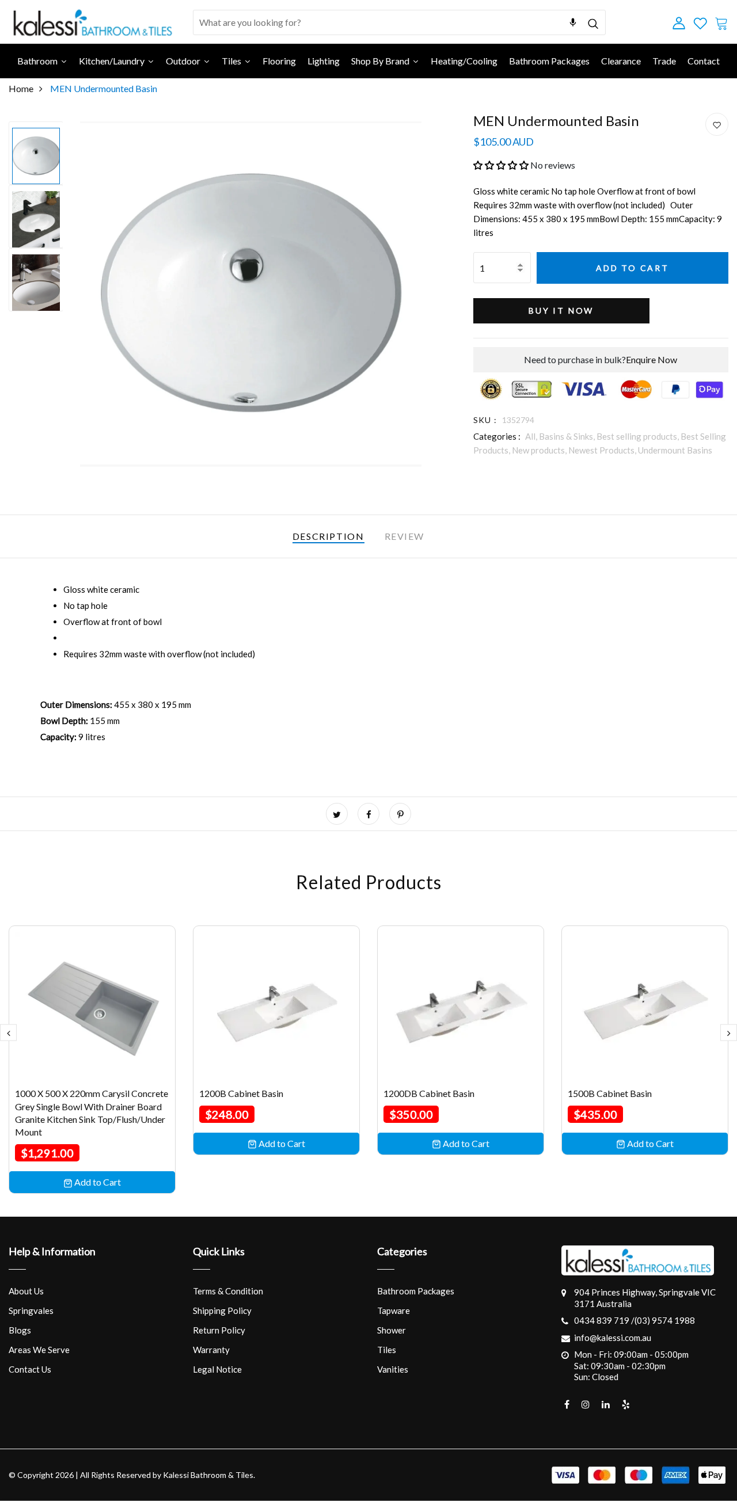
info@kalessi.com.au (612, 1337)
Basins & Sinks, (568, 436)
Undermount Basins (675, 450)
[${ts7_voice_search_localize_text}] (573, 22)
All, (532, 436)
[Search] (593, 22)
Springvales (31, 1310)
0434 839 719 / (604, 1320)
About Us (26, 1291)
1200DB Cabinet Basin (428, 1093)
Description (328, 536)
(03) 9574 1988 (665, 1320)
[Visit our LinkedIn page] (606, 1404)
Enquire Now (651, 359)
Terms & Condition (228, 1291)
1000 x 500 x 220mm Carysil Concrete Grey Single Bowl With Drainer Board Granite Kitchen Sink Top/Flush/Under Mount (91, 1112)
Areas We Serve (39, 1349)
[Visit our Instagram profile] (586, 1404)
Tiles (386, 1349)
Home (21, 88)
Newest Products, (603, 450)
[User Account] (717, 124)
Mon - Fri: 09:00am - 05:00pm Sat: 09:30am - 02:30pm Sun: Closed (631, 1365)
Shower (391, 1330)
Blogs (20, 1330)
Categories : (497, 436)
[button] (501, 164)
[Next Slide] (728, 1032)
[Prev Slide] (8, 1032)
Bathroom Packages (415, 1291)
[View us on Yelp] (626, 1404)
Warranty (211, 1349)
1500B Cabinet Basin (610, 1093)
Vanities (392, 1369)
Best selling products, (639, 436)
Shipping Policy (222, 1310)
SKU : (485, 420)
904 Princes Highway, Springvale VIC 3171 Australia (645, 1298)
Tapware (393, 1310)
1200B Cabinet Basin (241, 1093)
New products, (540, 450)
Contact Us (30, 1369)
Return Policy (219, 1330)
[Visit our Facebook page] (566, 1404)
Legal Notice (217, 1369)
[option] (36, 153)
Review (405, 536)
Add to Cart (632, 268)
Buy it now (561, 310)
